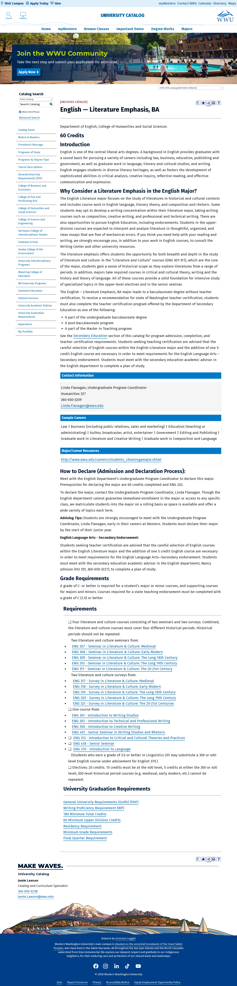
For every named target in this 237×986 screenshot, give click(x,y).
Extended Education (30, 290)
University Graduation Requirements (31, 314)
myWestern (167, 3)
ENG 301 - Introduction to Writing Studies (105, 715)
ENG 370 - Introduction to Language (102, 749)
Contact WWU (187, 3)
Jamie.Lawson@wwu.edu (36, 897)
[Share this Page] (208, 103)
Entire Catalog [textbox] (26, 99)
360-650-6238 (28, 891)
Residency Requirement (82, 826)
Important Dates (130, 29)
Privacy (97, 982)
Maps (232, 3)
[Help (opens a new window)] (219, 103)
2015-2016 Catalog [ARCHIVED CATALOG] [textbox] (178, 88)
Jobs (59, 982)
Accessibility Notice (117, 982)
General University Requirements (29, 176)
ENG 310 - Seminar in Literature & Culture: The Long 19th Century (124, 663)
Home (46, 29)
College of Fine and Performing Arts (29, 198)
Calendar (205, 3)
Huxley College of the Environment (30, 251)
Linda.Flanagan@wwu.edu (82, 405)
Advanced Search (29, 117)
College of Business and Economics (32, 187)
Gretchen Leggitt (125, 938)
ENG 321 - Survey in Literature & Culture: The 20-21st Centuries (123, 703)
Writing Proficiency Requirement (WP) (93, 808)
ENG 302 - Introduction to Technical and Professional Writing (121, 721)
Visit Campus (14, 3)
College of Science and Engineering (31, 221)
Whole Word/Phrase (31, 112)
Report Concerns (77, 982)
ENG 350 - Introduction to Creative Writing (106, 726)
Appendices (25, 324)
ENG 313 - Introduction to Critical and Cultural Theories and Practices (129, 738)
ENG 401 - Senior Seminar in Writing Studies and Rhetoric (118, 732)
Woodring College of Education (30, 274)
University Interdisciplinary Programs (34, 262)
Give (58, 3)
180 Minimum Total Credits (84, 814)
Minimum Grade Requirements (87, 832)
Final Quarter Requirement (85, 838)
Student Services (28, 298)
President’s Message (30, 144)
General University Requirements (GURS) (96, 802)
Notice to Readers (29, 137)
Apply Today (39, 3)
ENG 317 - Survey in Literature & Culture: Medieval (113, 681)
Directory (220, 3)
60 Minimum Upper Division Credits (92, 820)
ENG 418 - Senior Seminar (93, 743)
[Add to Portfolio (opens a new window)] (203, 103)
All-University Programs (32, 283)
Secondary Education (90, 336)
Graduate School (28, 242)
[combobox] (191, 88)
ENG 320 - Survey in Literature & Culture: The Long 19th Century (124, 698)
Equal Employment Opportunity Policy (157, 982)
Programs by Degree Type (33, 159)
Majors (187, 29)
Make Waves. (40, 866)
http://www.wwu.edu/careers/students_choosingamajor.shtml (111, 459)
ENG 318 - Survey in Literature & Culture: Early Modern (117, 686)
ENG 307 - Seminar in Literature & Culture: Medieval (114, 646)
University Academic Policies (35, 305)
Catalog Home (26, 129)
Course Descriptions (30, 167)
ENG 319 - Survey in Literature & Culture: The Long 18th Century (124, 692)
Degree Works (162, 29)
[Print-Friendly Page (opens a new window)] (214, 103)
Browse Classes (96, 29)
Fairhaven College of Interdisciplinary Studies (33, 232)
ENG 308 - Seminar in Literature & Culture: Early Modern (117, 652)
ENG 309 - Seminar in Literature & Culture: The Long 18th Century (125, 658)
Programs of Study (29, 152)
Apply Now (27, 72)
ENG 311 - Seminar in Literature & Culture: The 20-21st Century (122, 669)
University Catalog (122, 15)
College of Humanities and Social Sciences (33, 210)
